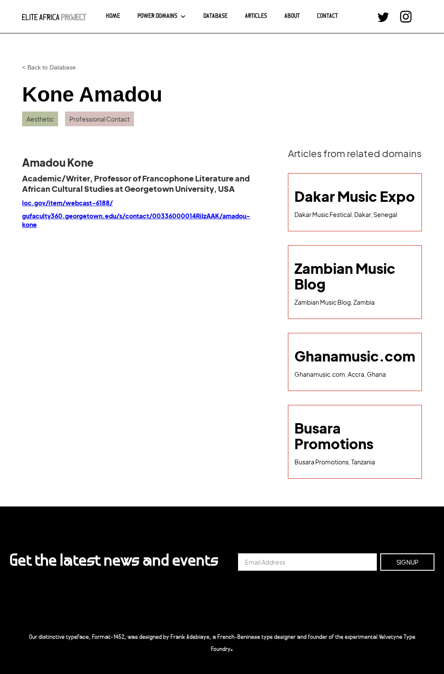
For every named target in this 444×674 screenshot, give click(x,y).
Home (113, 16)
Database (215, 16)
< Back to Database (49, 67)
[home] (54, 16)
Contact (327, 16)
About (292, 16)
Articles (256, 16)
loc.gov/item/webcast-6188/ (67, 203)
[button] (162, 16)
